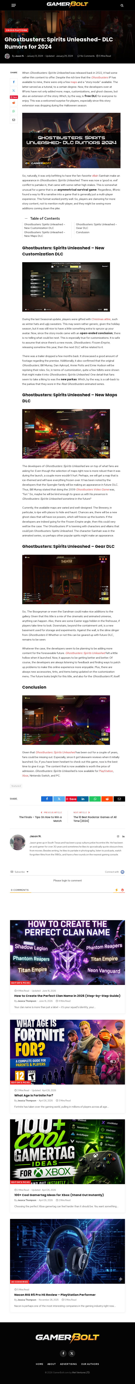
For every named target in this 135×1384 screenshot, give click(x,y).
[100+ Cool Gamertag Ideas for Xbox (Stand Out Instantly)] (67, 1151)
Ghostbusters (99, 77)
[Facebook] (13, 82)
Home (39, 1364)
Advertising (68, 1364)
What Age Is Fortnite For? (33, 1095)
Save (15, 97)
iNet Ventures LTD (81, 1372)
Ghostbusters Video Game (92, 489)
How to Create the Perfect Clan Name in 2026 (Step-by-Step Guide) (67, 996)
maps (74, 82)
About (51, 1364)
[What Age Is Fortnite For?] (67, 1052)
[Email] (13, 120)
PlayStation (106, 771)
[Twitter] (13, 90)
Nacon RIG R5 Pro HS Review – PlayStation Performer (55, 1295)
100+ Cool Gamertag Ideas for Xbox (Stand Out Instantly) (59, 1195)
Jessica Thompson (26, 1001)
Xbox (25, 775)
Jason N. (19, 56)
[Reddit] (13, 102)
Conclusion (82, 232)
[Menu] (14, 5)
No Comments (87, 56)
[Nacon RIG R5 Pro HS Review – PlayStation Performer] (67, 1251)
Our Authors (90, 1364)
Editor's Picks (20, 982)
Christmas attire (101, 319)
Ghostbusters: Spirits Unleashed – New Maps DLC (44, 234)
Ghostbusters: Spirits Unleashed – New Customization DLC (44, 226)
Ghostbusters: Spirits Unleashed (85, 653)
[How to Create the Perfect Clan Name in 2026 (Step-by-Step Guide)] (67, 952)
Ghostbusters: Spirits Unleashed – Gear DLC (96, 226)
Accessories (19, 1281)
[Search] (121, 5)
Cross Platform (16, 30)
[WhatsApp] (13, 111)
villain (95, 175)
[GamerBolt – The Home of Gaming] (67, 5)
